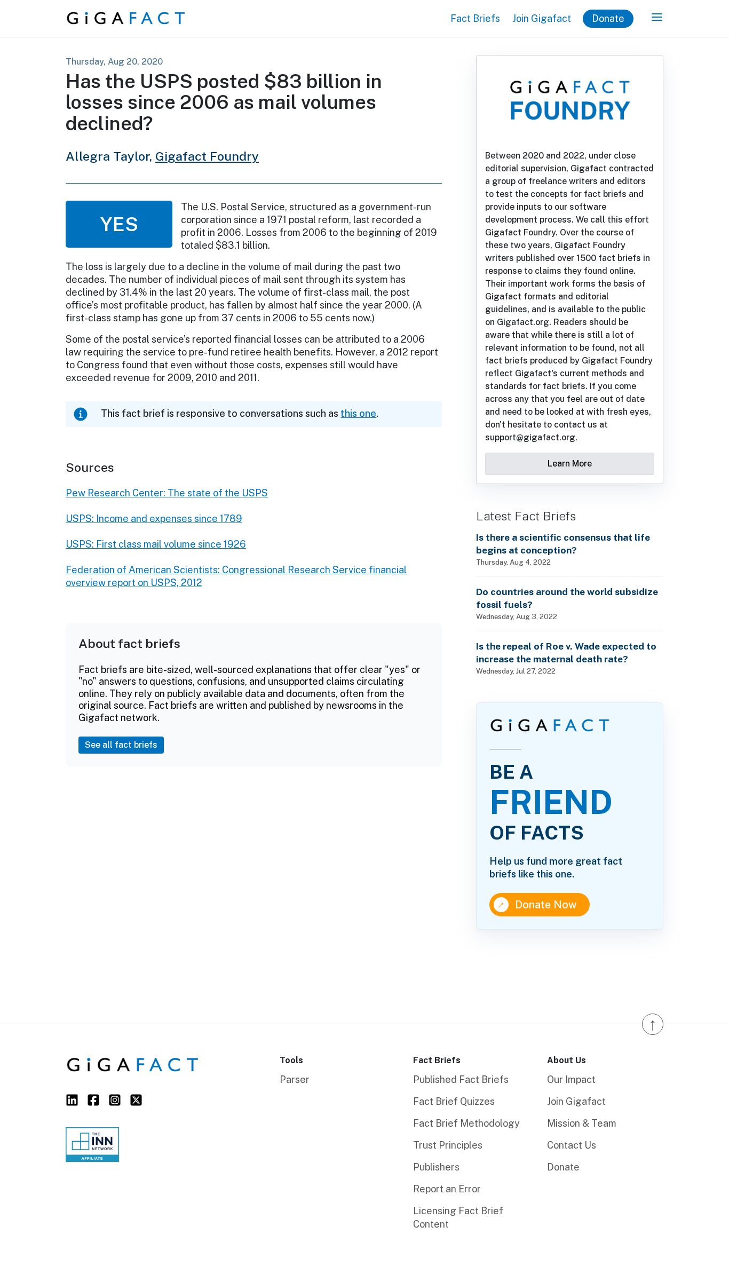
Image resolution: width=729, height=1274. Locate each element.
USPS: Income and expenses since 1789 (154, 518)
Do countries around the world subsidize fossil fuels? (567, 598)
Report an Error (447, 1188)
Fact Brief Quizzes (454, 1101)
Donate (608, 18)
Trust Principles (447, 1145)
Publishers (436, 1167)
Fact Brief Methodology (466, 1123)
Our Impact (571, 1079)
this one (358, 413)
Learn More (570, 463)
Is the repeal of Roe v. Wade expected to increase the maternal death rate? (566, 652)
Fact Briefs (475, 18)
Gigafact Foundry (207, 156)
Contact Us (571, 1145)
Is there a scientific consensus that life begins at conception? (563, 544)
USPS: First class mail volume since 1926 (156, 544)
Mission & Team (581, 1123)
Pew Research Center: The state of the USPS (167, 492)
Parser (295, 1079)
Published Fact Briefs (461, 1079)
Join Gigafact (541, 18)
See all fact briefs (121, 745)
